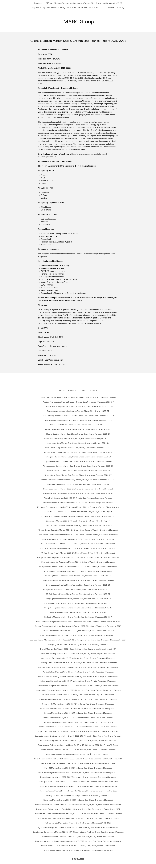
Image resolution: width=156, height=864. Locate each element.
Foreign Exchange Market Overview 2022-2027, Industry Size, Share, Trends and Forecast (78, 699)
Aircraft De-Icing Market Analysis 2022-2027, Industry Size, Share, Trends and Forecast (78, 740)
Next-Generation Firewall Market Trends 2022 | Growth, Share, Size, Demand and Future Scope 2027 (78, 759)
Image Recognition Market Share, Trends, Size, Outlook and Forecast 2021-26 (78, 608)
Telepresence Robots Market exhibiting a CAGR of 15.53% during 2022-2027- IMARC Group (78, 745)
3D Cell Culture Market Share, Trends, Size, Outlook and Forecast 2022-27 (78, 594)
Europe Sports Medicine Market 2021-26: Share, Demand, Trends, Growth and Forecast (78, 548)
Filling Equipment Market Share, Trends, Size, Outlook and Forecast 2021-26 (78, 599)
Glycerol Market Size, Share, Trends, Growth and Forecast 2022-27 (78, 425)
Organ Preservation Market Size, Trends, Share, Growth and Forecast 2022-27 (78, 461)
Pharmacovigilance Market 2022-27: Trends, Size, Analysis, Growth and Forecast (78, 489)
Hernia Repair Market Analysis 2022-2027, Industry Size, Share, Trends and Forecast (78, 846)
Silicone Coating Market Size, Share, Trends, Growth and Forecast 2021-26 (78, 434)
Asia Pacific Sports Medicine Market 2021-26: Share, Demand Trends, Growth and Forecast (78, 535)
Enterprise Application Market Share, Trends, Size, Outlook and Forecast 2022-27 (78, 589)
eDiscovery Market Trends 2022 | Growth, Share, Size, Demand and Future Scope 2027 (78, 635)
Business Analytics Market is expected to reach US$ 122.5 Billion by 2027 (78, 754)
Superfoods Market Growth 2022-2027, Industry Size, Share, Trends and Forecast (78, 704)
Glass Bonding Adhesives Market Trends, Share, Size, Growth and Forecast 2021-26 (78, 416)
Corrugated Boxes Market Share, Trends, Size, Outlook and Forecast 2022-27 (78, 603)
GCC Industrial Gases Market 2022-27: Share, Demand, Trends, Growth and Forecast (78, 544)
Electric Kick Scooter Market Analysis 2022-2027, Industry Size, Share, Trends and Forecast (78, 786)
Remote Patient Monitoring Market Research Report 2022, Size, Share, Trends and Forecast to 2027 (78, 626)
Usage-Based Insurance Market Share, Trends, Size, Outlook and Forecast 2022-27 (78, 580)
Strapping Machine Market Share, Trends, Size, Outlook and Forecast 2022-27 (78, 576)
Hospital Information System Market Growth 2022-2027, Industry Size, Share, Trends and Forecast (78, 841)
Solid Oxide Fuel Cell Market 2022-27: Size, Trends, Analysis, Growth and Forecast (78, 493)
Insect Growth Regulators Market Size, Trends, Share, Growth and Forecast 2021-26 (78, 480)
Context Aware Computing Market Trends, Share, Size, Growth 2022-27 (78, 411)
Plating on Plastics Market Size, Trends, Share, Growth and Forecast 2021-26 (78, 457)
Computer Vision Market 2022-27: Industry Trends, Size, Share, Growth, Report (78, 525)
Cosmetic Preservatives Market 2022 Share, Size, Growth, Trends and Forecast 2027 (78, 850)
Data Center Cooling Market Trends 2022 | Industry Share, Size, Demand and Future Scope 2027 (78, 621)
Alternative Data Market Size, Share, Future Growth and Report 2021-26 (78, 443)
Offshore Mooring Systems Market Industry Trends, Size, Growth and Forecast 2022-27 (84, 3)
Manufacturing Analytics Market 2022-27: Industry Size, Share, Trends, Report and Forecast (78, 667)
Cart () (120, 8)
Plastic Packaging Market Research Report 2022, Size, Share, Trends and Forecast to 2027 (78, 791)
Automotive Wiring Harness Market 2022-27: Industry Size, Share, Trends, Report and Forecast (78, 686)
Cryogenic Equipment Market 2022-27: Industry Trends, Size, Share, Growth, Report (78, 516)
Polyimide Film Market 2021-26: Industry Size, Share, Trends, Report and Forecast (78, 672)
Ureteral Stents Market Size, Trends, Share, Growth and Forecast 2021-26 (78, 470)
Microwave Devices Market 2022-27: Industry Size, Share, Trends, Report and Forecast (78, 681)
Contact (110, 8)
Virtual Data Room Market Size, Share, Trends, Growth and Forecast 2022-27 (78, 429)
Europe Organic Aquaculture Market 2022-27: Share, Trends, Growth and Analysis (78, 539)
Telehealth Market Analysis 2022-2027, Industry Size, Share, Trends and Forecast (78, 718)
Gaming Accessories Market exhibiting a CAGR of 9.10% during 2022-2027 (78, 795)
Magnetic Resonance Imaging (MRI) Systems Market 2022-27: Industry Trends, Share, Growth (78, 507)
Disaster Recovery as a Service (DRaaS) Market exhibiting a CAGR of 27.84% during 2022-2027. (78, 818)
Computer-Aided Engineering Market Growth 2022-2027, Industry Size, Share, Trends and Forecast (78, 736)
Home (62, 390)
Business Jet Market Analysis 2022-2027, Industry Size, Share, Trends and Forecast (78, 631)
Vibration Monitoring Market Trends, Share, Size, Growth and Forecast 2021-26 (78, 406)
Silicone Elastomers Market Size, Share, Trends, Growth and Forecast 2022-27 (78, 420)
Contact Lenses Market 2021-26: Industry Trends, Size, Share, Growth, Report (78, 512)
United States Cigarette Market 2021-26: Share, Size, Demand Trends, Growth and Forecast (78, 530)
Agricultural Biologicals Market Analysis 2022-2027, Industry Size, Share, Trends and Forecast (78, 827)
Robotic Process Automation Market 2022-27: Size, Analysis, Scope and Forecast (78, 502)
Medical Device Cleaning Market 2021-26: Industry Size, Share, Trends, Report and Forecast (78, 676)
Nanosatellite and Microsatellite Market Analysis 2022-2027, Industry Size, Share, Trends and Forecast (78, 814)
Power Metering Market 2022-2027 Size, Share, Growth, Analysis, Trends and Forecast (78, 777)
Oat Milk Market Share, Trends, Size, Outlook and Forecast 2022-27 (78, 612)
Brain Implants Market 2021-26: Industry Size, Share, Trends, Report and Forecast (78, 695)
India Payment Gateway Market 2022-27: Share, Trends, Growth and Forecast (78, 571)
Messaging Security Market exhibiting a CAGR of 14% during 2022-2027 (78, 644)
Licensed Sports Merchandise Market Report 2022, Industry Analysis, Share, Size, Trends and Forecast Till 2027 (78, 640)
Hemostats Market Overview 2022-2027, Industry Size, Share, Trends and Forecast (78, 837)
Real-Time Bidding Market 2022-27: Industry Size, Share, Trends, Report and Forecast (78, 653)
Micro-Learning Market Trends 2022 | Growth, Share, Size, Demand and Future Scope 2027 (78, 772)
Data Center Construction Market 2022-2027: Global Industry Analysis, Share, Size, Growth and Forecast (78, 832)
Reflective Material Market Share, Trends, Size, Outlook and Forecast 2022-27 (78, 617)
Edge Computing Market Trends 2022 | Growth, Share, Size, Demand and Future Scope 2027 (78, 731)
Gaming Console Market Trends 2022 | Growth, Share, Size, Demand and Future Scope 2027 (78, 782)
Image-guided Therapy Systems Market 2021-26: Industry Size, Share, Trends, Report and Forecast (78, 690)
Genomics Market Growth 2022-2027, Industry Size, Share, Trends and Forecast (78, 800)
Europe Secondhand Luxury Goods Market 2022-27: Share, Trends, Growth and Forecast (78, 567)
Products (38, 3)
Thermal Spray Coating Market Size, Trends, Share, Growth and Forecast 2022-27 (78, 452)
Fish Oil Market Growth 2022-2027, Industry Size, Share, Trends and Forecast (78, 768)
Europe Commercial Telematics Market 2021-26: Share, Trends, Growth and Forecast (78, 562)
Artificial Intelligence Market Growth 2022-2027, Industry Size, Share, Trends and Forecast (78, 727)
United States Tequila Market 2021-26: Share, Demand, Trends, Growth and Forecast (78, 553)
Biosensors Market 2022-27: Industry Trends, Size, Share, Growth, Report (78, 521)
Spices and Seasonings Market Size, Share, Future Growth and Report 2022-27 (78, 438)
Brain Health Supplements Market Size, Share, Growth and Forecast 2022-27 (78, 448)
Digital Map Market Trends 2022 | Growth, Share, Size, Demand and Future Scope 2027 (78, 649)
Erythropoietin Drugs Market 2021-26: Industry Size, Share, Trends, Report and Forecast (78, 663)
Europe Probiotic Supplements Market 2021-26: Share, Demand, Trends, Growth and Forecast (78, 557)
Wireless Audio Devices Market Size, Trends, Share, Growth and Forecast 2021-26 (78, 466)
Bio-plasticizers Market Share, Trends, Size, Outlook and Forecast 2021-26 (78, 585)
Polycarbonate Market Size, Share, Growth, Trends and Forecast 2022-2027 (78, 823)
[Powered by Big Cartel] (78, 859)
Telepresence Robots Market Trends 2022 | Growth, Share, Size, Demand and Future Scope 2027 (78, 809)
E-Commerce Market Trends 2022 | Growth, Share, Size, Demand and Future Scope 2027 (78, 708)
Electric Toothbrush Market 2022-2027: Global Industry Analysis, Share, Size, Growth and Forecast (78, 804)
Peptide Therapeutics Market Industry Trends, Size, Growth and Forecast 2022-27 (67, 8)
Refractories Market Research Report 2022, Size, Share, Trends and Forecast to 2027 (78, 763)
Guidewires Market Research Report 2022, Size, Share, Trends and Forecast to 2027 (78, 722)
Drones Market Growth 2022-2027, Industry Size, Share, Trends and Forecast (78, 713)
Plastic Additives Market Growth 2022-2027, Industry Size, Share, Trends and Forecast (78, 750)
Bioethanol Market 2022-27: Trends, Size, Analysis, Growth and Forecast (78, 484)
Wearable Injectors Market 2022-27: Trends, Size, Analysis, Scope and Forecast (78, 498)
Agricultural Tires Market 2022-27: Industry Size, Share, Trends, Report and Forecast (78, 658)
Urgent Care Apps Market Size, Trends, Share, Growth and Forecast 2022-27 (78, 475)
